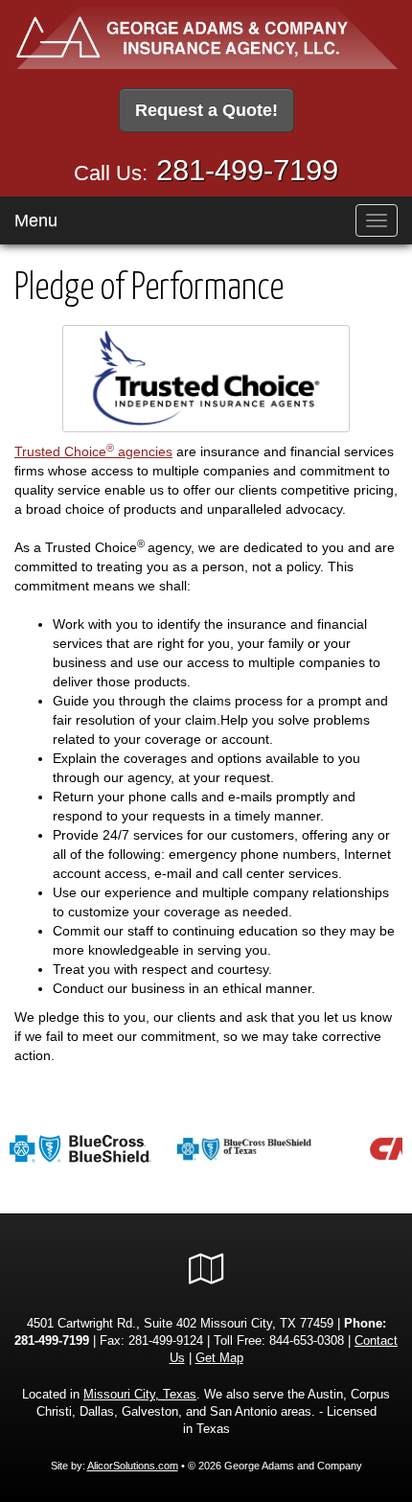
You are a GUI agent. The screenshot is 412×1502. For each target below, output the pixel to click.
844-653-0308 (306, 1341)
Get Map (219, 1358)
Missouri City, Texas (139, 1394)
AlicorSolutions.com (132, 1465)
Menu (35, 220)
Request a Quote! (206, 110)
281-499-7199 (247, 170)
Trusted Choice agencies (93, 451)
